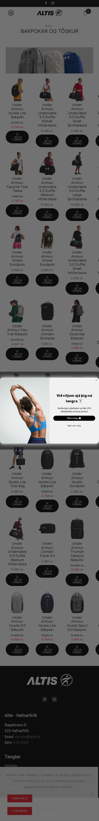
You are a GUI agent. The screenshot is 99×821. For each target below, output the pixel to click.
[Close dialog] (96, 380)
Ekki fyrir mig (74, 426)
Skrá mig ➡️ (74, 418)
